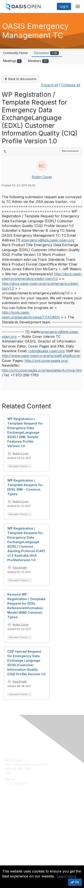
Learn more (66, 876)
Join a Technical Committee (24, 824)
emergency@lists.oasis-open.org (47, 240)
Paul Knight (20, 567)
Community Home (15, 53)
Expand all (49, 85)
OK (76, 882)
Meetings (11, 61)
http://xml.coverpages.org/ (46, 360)
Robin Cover (42, 177)
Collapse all (70, 85)
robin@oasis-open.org (46, 351)
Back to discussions (22, 79)
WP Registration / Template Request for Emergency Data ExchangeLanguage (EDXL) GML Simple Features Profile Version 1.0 (25, 432)
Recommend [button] (70, 151)
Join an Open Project (20, 818)
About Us (11, 863)
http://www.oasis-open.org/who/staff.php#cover (41, 356)
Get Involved (14, 812)
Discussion (45, 53)
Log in (64, 6)
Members (37, 61)
